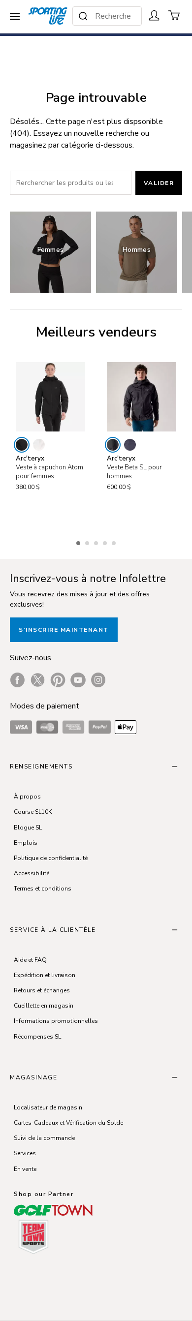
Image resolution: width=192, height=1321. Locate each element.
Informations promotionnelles (56, 1021)
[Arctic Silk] (39, 445)
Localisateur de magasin (48, 1107)
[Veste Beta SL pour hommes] (141, 396)
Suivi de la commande (44, 1138)
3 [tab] (97, 541)
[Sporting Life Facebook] (17, 680)
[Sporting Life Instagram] (98, 680)
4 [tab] (106, 541)
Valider (159, 183)
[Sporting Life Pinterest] (57, 680)
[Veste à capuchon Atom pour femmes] (50, 396)
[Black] (22, 445)
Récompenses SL (37, 1037)
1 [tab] (79, 541)
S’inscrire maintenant (64, 630)
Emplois (25, 843)
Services (25, 1153)
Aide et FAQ (30, 960)
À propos (27, 796)
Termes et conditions (42, 888)
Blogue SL (28, 827)
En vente (25, 1169)
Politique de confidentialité (51, 858)
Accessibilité (31, 873)
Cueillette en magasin (43, 1006)
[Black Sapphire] (130, 445)
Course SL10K (33, 812)
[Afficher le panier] (174, 15)
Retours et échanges (42, 990)
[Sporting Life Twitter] (37, 680)
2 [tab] (88, 541)
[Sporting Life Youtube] (78, 680)
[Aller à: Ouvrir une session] (154, 15)
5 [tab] (115, 541)
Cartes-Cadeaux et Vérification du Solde (68, 1123)
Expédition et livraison (44, 975)
